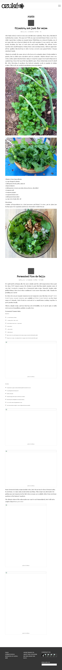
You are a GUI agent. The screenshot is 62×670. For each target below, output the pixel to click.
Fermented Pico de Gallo (31, 277)
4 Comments (31, 31)
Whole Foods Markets (41, 298)
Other (37, 31)
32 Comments (29, 280)
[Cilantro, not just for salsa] (31, 23)
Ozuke (41, 280)
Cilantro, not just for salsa (31, 28)
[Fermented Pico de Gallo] (31, 271)
